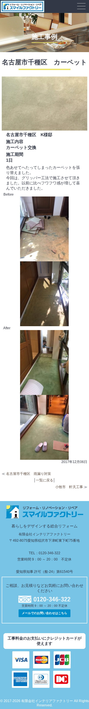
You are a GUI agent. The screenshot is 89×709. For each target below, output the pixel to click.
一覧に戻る (44, 480)
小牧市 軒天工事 (69, 487)
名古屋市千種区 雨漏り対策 (28, 474)
